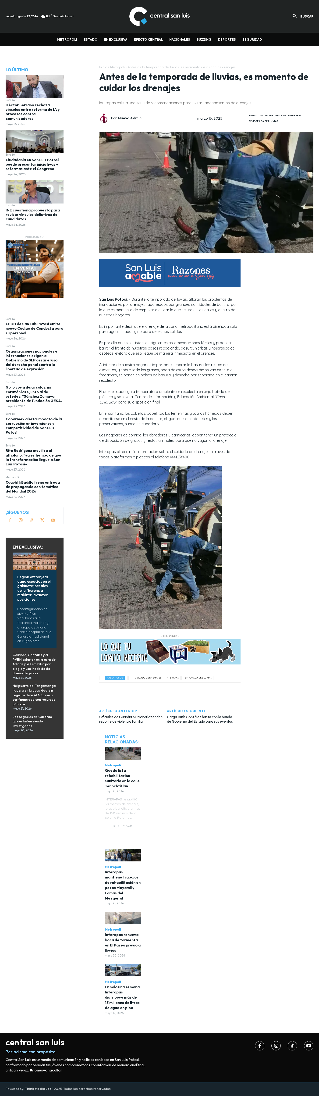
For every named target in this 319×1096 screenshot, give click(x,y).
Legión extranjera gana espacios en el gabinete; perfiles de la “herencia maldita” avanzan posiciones (34, 588)
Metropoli (12, 477)
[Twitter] (42, 520)
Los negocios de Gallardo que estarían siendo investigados (32, 721)
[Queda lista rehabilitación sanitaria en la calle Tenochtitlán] (123, 753)
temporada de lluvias (263, 121)
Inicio (103, 67)
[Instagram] (21, 520)
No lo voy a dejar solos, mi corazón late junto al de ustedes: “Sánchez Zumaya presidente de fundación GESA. (34, 394)
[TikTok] (31, 520)
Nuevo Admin (130, 118)
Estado (10, 100)
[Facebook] (10, 520)
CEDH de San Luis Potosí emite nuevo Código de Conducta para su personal (34, 328)
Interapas (294, 115)
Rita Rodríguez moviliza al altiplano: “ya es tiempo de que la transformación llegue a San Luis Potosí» (33, 457)
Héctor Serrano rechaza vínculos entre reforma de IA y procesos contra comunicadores (33, 112)
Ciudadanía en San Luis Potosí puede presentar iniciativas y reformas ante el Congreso (32, 164)
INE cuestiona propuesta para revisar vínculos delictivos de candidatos (33, 214)
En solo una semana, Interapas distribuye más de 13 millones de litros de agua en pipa (123, 997)
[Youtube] (53, 520)
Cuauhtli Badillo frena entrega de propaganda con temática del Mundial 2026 (33, 486)
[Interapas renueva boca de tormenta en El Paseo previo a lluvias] (123, 918)
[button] (301, 16)
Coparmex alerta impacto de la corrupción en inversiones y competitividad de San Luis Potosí (34, 426)
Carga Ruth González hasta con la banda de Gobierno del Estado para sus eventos (200, 719)
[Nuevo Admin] (105, 118)
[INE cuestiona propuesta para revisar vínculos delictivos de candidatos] (35, 191)
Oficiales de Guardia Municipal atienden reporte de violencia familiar (131, 719)
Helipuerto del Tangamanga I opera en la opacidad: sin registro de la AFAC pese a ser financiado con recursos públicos (34, 695)
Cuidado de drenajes (272, 115)
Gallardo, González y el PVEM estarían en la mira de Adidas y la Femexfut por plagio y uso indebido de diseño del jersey (34, 664)
